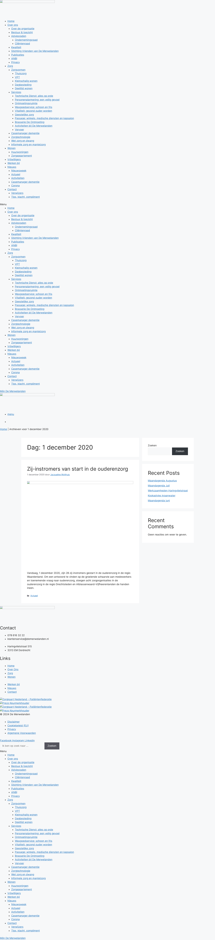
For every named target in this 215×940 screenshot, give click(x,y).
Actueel (15, 174)
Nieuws (11, 166)
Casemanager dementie (25, 133)
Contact (12, 189)
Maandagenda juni (159, 500)
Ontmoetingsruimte (26, 103)
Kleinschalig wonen (26, 80)
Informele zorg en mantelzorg (28, 144)
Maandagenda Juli (159, 485)
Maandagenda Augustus (162, 480)
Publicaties (17, 54)
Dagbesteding (23, 84)
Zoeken (152, 445)
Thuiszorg (20, 73)
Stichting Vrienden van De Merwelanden (35, 51)
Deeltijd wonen (23, 88)
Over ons (12, 24)
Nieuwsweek (18, 170)
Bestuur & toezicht (22, 32)
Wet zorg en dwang (22, 140)
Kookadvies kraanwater (161, 495)
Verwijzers (17, 193)
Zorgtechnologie (20, 137)
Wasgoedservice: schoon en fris (33, 107)
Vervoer (19, 129)
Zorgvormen (18, 69)
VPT (17, 77)
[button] (107, 204)
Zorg (10, 65)
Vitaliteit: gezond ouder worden (33, 110)
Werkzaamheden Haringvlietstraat (168, 490)
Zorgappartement (21, 155)
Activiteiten (17, 178)
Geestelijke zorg (24, 114)
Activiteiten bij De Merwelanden (33, 125)
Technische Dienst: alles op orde (34, 95)
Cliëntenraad (22, 43)
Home (10, 21)
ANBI (14, 58)
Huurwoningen (19, 152)
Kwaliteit (16, 47)
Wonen (11, 148)
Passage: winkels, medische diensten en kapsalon (44, 118)
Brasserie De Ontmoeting (29, 122)
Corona (15, 185)
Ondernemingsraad (26, 39)
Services (16, 92)
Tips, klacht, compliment (25, 196)
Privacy (15, 62)
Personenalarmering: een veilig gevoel (37, 99)
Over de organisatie (22, 28)
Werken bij (13, 163)
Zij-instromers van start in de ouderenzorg (77, 469)
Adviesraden (18, 36)
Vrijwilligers (14, 159)
